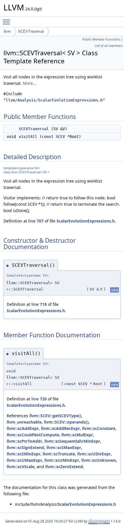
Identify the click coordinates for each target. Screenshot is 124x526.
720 (43, 399)
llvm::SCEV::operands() (66, 422)
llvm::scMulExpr (77, 434)
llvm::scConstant (98, 428)
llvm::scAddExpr (23, 428)
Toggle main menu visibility (7, 21)
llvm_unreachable (24, 422)
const (47, 136)
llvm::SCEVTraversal (28, 283)
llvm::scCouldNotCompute (33, 434)
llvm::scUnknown (98, 460)
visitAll (28, 136)
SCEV (60, 136)
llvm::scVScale (20, 466)
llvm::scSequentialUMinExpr (72, 441)
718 (43, 304)
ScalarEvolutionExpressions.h (86, 221)
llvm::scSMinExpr (23, 454)
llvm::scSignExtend (25, 447)
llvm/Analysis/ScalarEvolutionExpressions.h (54, 100)
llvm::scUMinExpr (61, 460)
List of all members (109, 46)
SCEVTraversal (31, 31)
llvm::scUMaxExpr (24, 460)
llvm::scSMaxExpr (63, 447)
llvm (7, 31)
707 (40, 221)
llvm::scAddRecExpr (60, 428)
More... (29, 83)
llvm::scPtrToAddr (24, 441)
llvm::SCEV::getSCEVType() (55, 415)
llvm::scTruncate (59, 454)
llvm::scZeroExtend (64, 466)
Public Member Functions (101, 39)
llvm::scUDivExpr (94, 454)
